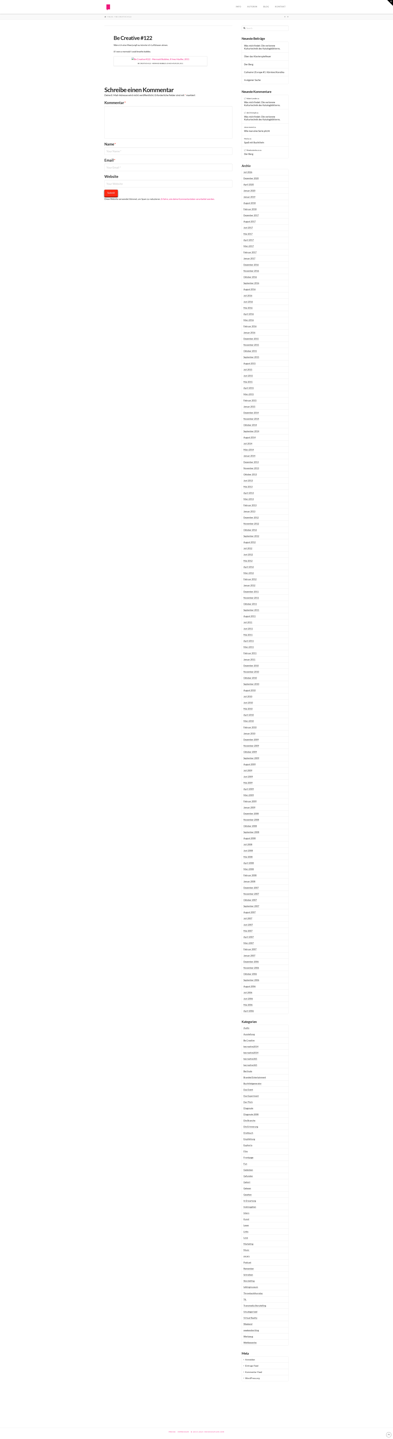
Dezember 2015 (251, 338)
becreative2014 (250, 1046)
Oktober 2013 (250, 474)
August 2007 (249, 912)
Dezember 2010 (251, 665)
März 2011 (248, 647)
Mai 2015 (248, 381)
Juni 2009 (248, 776)
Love (245, 1237)
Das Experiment (251, 1096)
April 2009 (248, 789)
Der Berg (248, 64)
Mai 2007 (248, 930)
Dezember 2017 (251, 215)
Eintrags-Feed (251, 1365)
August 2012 (249, 542)
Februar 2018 (250, 209)
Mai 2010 (248, 708)
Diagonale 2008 (251, 1114)
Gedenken (248, 1170)
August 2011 (249, 616)
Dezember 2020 (251, 178)
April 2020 (248, 184)
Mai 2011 (248, 634)
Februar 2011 (250, 653)
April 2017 (248, 240)
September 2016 (251, 283)
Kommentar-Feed (253, 1372)
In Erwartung (249, 1200)
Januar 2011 (249, 659)
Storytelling (249, 1281)
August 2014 (249, 437)
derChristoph (251, 113)
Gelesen (247, 1188)
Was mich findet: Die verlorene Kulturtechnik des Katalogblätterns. (262, 47)
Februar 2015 (250, 400)
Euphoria (247, 1145)
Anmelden (250, 1359)
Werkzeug (248, 1336)
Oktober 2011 (250, 604)
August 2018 (249, 203)
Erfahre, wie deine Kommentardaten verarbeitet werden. (188, 199)
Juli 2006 (247, 992)
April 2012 (248, 567)
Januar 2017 (249, 258)
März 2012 (248, 573)
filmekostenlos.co (253, 150)
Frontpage (248, 1157)
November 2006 (251, 967)
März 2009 (248, 795)
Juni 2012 (248, 554)
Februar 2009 (250, 801)
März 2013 (248, 499)
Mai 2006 (248, 1004)
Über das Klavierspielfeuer (257, 56)
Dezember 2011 (251, 591)
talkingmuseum (250, 1287)
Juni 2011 (248, 628)
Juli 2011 (247, 622)
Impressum (183, 1432)
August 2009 (249, 764)
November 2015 (251, 344)
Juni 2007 (248, 924)
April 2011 (248, 641)
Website (111, 176)
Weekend (247, 1324)
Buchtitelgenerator (252, 1083)
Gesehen (247, 1194)
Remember (248, 1268)
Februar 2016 (250, 326)
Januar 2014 (249, 455)
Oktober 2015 (250, 351)
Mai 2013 (248, 486)
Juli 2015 (247, 369)
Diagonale (248, 1108)
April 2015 (248, 388)
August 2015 (249, 363)
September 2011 (251, 610)
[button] (390, 3)
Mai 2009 (248, 782)
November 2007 (251, 893)
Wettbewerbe (250, 1342)
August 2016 (249, 289)
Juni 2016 (248, 301)
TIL (244, 1299)
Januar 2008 (249, 881)
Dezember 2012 (251, 517)
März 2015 (248, 394)
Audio (246, 1028)
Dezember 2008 (251, 813)
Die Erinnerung (250, 1126)
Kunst (246, 1219)
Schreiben (248, 1274)
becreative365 (250, 1058)
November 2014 (251, 418)
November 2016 (251, 271)
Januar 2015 (249, 406)
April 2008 (248, 863)
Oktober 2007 (250, 900)
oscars (246, 1256)
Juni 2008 (248, 850)
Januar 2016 (249, 332)
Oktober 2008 (250, 826)
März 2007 (248, 943)
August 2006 (249, 986)
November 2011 (251, 597)
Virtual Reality (250, 1318)
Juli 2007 (247, 918)
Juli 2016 (247, 295)
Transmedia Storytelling (254, 1305)
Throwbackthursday (253, 1293)
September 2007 (251, 906)
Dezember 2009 (251, 739)
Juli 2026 (247, 172)
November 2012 (251, 523)
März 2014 (248, 449)
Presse (172, 1432)
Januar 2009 (249, 807)
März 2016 (248, 320)
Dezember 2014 (251, 412)
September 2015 (251, 357)
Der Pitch (248, 1102)
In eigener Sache (252, 80)
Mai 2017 (248, 234)
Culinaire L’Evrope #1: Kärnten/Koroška (264, 72)
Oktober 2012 (250, 530)
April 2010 (248, 715)
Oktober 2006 (250, 974)
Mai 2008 (248, 856)
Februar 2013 (250, 505)
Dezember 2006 (251, 961)
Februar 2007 (250, 949)
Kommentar (115, 102)
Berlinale (247, 1071)
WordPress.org (252, 1378)
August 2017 (249, 221)
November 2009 (251, 745)
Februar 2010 (250, 727)
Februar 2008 (250, 875)
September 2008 (251, 832)
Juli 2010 (247, 696)
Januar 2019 (249, 197)
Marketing (248, 1244)
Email (109, 160)
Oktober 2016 (250, 277)
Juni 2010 (248, 702)
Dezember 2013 (251, 462)
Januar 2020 (249, 190)
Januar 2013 (249, 511)
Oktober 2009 (250, 752)
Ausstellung (249, 1034)
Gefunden (248, 1176)
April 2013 (248, 493)
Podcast (247, 1262)
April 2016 (248, 314)
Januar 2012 (249, 585)
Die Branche (249, 1120)
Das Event (248, 1089)
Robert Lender (252, 98)
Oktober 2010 (250, 678)
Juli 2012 (247, 548)
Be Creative (249, 1040)
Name (110, 144)
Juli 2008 (247, 844)
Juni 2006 (248, 998)
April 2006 (248, 1011)
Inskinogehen (249, 1207)
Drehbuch (248, 1133)
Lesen (246, 1225)
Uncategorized (250, 1311)
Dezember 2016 (251, 264)
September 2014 (251, 431)
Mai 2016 (248, 307)
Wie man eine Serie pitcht (257, 131)
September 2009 (251, 758)
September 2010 (251, 684)
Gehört (246, 1182)
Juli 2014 (247, 443)
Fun (245, 1163)
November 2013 (251, 468)
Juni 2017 (248, 227)
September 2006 (251, 980)
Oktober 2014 (250, 425)
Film (245, 1151)
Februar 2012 (250, 579)
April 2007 (248, 937)
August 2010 (249, 690)
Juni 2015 (248, 375)
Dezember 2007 (251, 887)
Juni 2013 (248, 480)
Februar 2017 (250, 252)
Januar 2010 (249, 733)
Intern (246, 1213)
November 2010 (251, 671)
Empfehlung (249, 1139)
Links (245, 1231)
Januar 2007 (249, 955)
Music (246, 1250)
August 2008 (249, 838)
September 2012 (251, 536)
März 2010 (248, 721)
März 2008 (248, 869)
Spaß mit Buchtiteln (254, 142)
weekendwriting (251, 1330)
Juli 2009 (247, 770)
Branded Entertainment (254, 1077)
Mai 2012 (248, 560)
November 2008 (251, 819)
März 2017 (248, 246)
